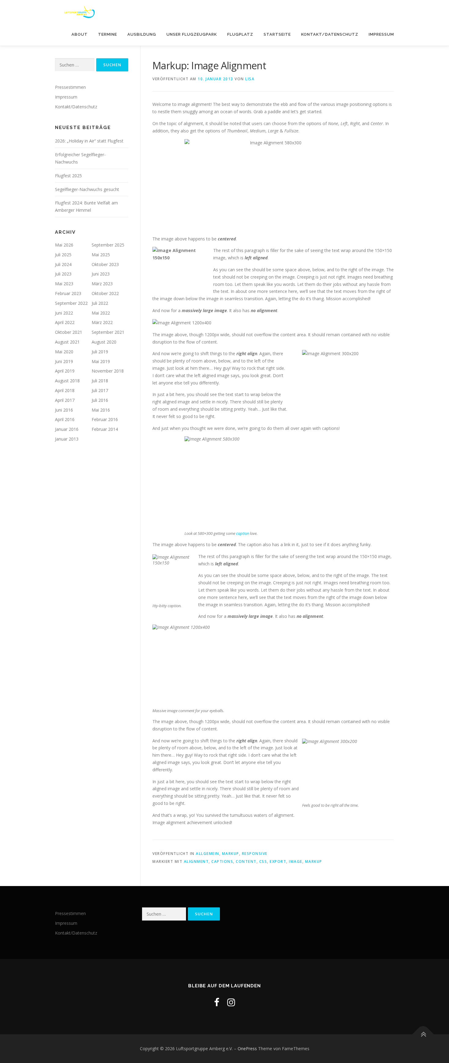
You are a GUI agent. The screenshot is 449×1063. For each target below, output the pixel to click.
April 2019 (65, 371)
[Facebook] (216, 1002)
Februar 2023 (68, 293)
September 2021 (108, 332)
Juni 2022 (64, 313)
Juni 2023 (101, 274)
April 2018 (65, 390)
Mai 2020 (64, 352)
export (278, 861)
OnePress (247, 1048)
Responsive (255, 853)
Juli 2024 (63, 264)
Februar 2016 (105, 419)
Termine (107, 34)
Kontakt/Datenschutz (329, 34)
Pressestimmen (70, 87)
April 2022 (65, 322)
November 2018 (108, 371)
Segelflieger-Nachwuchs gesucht (87, 189)
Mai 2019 (101, 361)
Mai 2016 (101, 410)
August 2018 (67, 381)
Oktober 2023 (105, 264)
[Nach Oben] (423, 1034)
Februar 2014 (105, 429)
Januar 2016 (66, 429)
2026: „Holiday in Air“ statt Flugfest (89, 141)
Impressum (381, 34)
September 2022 (71, 303)
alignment (196, 861)
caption (242, 533)
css (263, 861)
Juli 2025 (63, 255)
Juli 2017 (100, 390)
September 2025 (108, 245)
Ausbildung (141, 34)
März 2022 (102, 322)
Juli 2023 (63, 274)
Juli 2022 (100, 303)
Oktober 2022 (105, 293)
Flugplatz (240, 34)
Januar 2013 (66, 439)
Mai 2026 (64, 245)
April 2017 (65, 400)
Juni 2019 (64, 361)
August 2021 (67, 342)
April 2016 (65, 419)
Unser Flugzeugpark (191, 34)
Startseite (277, 34)
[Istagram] (231, 1002)
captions (222, 861)
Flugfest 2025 (68, 175)
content (246, 861)
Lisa (249, 78)
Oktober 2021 (68, 332)
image (295, 861)
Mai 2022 (101, 313)
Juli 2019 (100, 352)
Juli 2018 (100, 381)
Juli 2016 (100, 400)
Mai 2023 (64, 283)
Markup (230, 853)
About (79, 34)
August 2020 (104, 342)
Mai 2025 (101, 255)
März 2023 (102, 283)
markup (313, 861)
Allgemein (207, 853)
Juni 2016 (64, 410)
